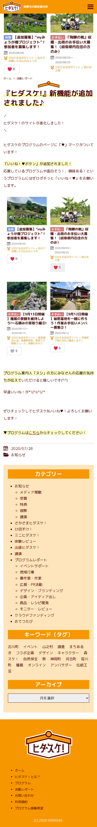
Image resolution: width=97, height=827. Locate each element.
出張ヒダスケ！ (27, 547)
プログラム (23, 783)
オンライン (37, 665)
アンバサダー (61, 665)
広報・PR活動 (31, 584)
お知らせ (18, 454)
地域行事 (27, 572)
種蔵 (19, 665)
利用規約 (21, 802)
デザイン (46, 652)
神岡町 (55, 658)
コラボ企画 (25, 652)
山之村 (47, 646)
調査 (61, 646)
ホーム (19, 770)
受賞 (23, 498)
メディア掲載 (31, 492)
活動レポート (24, 789)
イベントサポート (34, 565)
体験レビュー (25, 541)
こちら (34, 432)
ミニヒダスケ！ (27, 535)
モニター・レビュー (36, 608)
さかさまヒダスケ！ (31, 522)
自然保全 (30, 658)
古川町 (13, 646)
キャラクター (68, 652)
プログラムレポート (31, 559)
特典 (23, 504)
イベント (30, 646)
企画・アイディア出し (38, 596)
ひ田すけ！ (24, 529)
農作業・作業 (31, 578)
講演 (23, 516)
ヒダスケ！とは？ (27, 777)
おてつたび (24, 621)
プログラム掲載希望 (29, 808)
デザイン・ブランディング (41, 590)
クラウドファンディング (34, 615)
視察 (23, 510)
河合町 (71, 658)
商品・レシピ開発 (34, 602)
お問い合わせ (24, 795)
